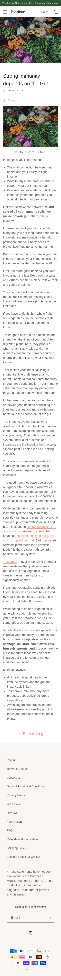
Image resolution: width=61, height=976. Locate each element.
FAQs (10, 830)
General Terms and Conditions (26, 786)
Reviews (12, 812)
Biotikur (34, 970)
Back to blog (33, 734)
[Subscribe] (49, 918)
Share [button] (11, 100)
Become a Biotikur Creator (23, 856)
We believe (14, 804)
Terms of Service (17, 768)
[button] (5, 11)
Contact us (14, 777)
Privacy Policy (16, 795)
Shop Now (53, 3)
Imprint (11, 760)
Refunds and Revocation (22, 839)
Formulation (14, 821)
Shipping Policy (16, 848)
